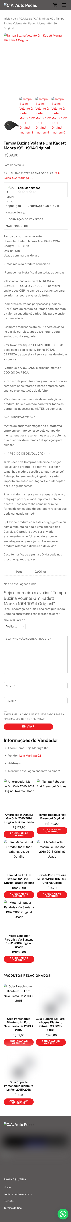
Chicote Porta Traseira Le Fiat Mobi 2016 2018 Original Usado (52, 878)
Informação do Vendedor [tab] (24, 219)
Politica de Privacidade (18, 1194)
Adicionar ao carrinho (19, 834)
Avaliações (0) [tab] (16, 212)
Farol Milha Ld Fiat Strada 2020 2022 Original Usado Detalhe (19, 878)
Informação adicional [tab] (43, 206)
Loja (15, 18)
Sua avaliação (14, 620)
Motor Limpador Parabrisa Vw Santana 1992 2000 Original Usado (19, 941)
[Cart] (54, 5)
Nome (10, 686)
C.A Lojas (26, 18)
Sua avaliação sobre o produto (28, 638)
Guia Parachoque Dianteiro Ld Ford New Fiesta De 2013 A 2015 (19, 1024)
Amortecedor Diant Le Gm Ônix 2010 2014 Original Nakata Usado (19, 818)
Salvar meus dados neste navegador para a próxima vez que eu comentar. (34, 716)
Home (7, 1187)
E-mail (11, 701)
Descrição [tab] (13, 206)
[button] (63, 1214)
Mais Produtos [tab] (17, 226)
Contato (8, 1200)
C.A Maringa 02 (44, 18)
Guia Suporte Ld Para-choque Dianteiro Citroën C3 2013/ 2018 (51, 1024)
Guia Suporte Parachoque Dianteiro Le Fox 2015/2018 (18, 1086)
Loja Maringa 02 (30, 755)
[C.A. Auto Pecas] (20, 5)
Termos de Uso (13, 1207)
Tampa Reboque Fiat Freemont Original (52, 816)
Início (7, 18)
